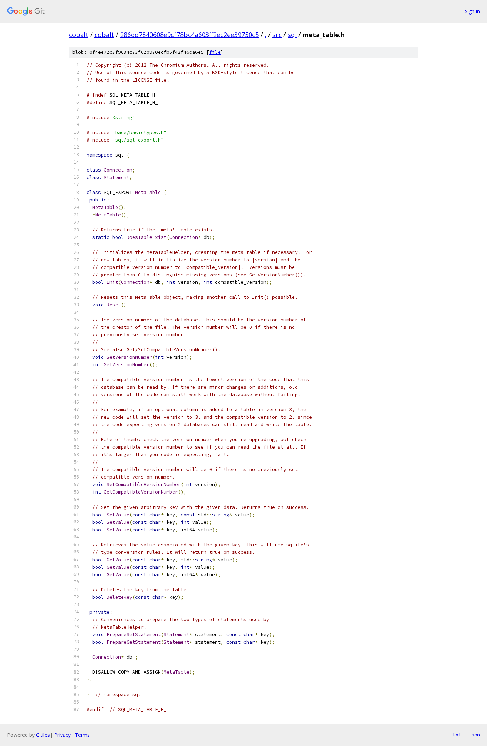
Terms (82, 734)
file (215, 52)
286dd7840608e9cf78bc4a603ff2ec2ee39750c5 (189, 34)
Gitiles (43, 734)
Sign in (472, 11)
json (474, 734)
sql (292, 34)
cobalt (78, 34)
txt (457, 734)
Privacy (62, 734)
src (277, 34)
